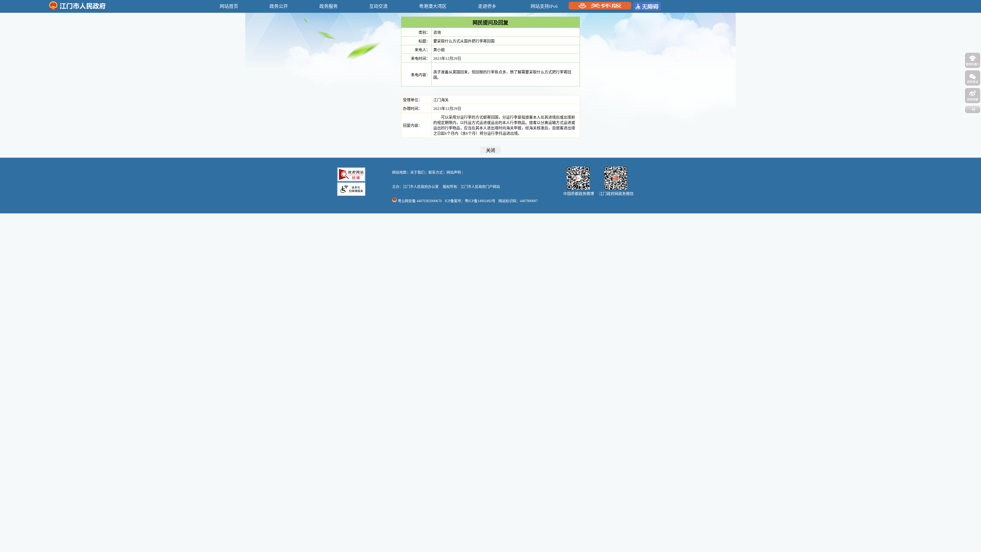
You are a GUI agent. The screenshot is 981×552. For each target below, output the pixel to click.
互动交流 (378, 6)
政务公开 (279, 6)
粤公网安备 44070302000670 (419, 201)
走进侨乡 (487, 6)
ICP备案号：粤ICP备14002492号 (470, 201)
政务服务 (328, 6)
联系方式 (435, 172)
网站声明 (454, 172)
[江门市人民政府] (972, 109)
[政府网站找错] (351, 174)
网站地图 (399, 172)
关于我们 (417, 172)
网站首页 (229, 6)
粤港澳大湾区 (433, 6)
